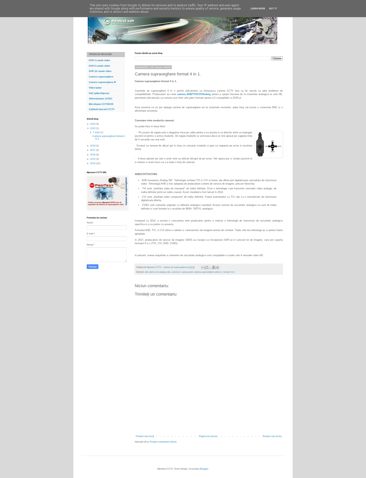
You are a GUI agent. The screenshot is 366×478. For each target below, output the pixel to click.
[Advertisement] (208, 406)
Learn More (257, 8)
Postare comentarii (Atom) (163, 441)
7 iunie (96, 132)
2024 (93, 124)
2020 (93, 128)
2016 (93, 154)
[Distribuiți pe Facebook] (214, 267)
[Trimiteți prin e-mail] (203, 267)
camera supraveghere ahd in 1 (208, 272)
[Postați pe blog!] (207, 267)
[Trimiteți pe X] (210, 267)
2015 (93, 159)
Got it (273, 8)
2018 (93, 145)
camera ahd (187, 272)
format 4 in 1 (229, 272)
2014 (93, 163)
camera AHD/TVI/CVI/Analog (194, 94)
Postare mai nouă (145, 436)
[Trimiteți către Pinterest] (217, 267)
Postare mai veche (272, 436)
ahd (146, 272)
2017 (93, 150)
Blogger (204, 469)
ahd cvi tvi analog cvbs (160, 272)
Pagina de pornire (208, 436)
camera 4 (176, 272)
